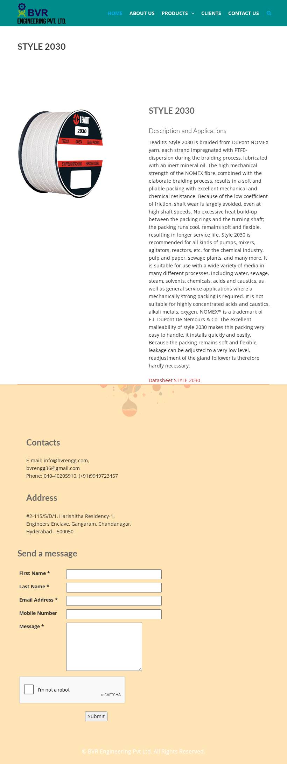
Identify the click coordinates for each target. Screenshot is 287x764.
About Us (142, 13)
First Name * (34, 573)
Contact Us (243, 13)
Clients (211, 13)
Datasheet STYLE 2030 (174, 380)
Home (114, 13)
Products (175, 13)
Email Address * (38, 599)
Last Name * (34, 586)
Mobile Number (38, 613)
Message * (31, 626)
